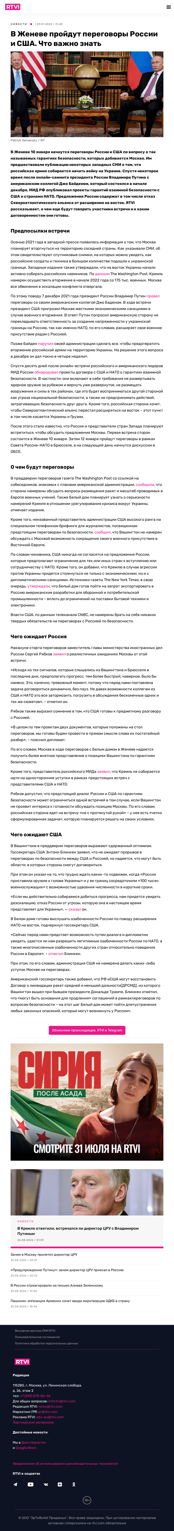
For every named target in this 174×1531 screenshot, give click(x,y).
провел (153, 296)
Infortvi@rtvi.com (62, 1401)
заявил (59, 654)
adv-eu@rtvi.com (50, 1417)
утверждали (38, 586)
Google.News (26, 1448)
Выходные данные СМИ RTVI (35, 1331)
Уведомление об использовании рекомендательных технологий (65, 1464)
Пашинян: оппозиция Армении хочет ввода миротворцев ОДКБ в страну (70, 1301)
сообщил (102, 532)
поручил (45, 343)
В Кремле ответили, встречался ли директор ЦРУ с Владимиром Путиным (78, 1231)
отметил (55, 953)
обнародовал (46, 372)
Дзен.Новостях (33, 1442)
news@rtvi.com (50, 1406)
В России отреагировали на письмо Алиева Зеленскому (57, 1285)
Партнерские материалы (33, 1422)
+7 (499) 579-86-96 (35, 1396)
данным (102, 273)
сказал (75, 909)
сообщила (145, 484)
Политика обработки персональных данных (46, 1343)
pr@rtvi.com (48, 1412)
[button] (169, 7)
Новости (19, 24)
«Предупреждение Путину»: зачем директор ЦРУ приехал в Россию (67, 1270)
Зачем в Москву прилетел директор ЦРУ (44, 1255)
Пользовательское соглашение (37, 1337)
